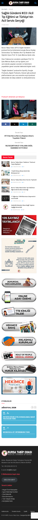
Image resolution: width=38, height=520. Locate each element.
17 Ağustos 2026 (16, 192)
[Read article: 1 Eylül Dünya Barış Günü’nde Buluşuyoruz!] (6, 173)
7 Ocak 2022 (5, 25)
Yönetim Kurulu (16, 511)
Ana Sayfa (4, 9)
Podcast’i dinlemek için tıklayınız (13, 97)
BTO (7, 515)
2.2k (24, 192)
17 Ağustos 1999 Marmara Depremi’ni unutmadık (23, 197)
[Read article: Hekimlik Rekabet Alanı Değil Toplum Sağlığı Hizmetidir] (6, 207)
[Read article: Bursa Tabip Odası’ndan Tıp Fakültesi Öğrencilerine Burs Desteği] (6, 189)
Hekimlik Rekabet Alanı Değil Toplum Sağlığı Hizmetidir (22, 206)
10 (23, 175)
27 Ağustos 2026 (16, 166)
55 (23, 182)
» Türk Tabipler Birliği (8, 499)
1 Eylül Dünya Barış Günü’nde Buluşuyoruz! (20, 172)
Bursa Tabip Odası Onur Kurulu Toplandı (23, 180)
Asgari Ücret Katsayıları (10, 490)
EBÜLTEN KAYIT (9, 480)
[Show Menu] (2, 3)
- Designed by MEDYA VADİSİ (28, 515)
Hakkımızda (5, 511)
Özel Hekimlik (7, 494)
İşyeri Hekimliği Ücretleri (10, 492)
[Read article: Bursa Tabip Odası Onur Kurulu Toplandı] (6, 182)
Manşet (11, 9)
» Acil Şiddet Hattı (7, 501)
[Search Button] (35, 3)
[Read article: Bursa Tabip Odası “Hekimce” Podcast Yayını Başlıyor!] (6, 164)
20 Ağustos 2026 (16, 182)
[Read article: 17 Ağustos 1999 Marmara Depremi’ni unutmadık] (6, 198)
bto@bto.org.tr (11, 470)
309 (23, 209)
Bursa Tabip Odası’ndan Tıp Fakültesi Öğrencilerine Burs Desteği (23, 188)
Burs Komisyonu (8, 496)
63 (23, 166)
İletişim (33, 511)
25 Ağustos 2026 (16, 175)
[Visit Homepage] (19, 3)
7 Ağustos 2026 (16, 209)
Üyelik (25, 511)
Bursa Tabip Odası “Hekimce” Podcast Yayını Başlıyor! (23, 163)
